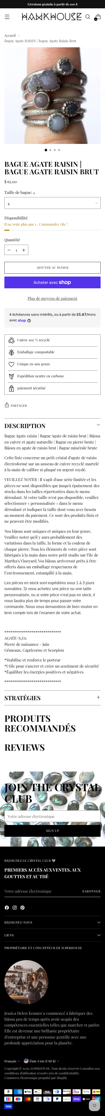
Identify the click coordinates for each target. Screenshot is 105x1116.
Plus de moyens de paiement (52, 298)
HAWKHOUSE (40, 1068)
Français (10, 1061)
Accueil (10, 35)
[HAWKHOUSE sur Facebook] (7, 908)
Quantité (12, 239)
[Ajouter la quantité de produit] (23, 250)
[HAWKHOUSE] (51, 16)
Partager (19, 405)
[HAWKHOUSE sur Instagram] (15, 908)
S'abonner (91, 891)
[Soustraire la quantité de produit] (9, 250)
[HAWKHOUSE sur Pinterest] (23, 908)
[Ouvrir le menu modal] (7, 17)
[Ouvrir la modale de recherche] (88, 17)
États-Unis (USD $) (43, 1061)
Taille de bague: (19, 192)
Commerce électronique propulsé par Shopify (35, 1078)
